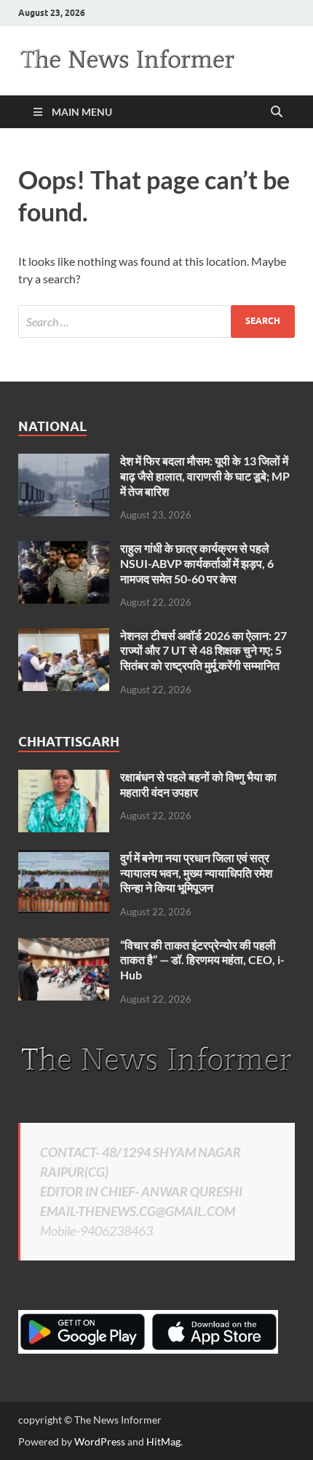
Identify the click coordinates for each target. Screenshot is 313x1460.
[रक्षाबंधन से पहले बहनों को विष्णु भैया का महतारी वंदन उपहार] (63, 778)
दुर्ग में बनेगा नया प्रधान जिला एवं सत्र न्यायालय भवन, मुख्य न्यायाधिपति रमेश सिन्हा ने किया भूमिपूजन (196, 873)
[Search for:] (156, 321)
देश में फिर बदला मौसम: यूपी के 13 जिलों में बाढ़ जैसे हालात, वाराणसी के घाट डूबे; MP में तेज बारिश (205, 476)
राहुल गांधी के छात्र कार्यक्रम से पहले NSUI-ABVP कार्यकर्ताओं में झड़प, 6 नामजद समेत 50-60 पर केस (197, 563)
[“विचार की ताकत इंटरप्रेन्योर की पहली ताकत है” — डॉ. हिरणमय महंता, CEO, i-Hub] (63, 946)
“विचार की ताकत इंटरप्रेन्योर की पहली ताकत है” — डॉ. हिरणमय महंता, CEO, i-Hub (202, 960)
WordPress (99, 1441)
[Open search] (277, 112)
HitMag (163, 1441)
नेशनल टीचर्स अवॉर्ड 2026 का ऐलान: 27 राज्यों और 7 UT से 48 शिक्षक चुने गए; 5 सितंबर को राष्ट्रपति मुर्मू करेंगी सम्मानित (203, 650)
